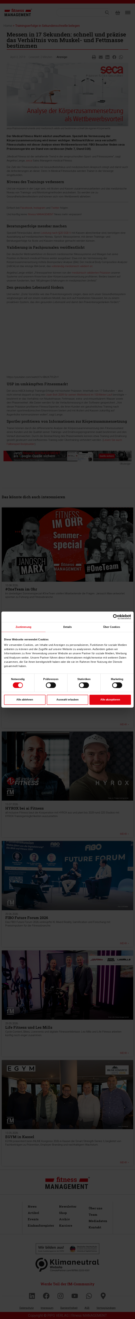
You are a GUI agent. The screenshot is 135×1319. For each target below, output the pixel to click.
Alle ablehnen (24, 699)
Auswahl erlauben (67, 699)
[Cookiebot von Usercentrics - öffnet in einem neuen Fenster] (115, 616)
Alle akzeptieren (110, 699)
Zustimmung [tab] (23, 626)
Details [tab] (67, 626)
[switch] (51, 685)
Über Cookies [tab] (111, 626)
